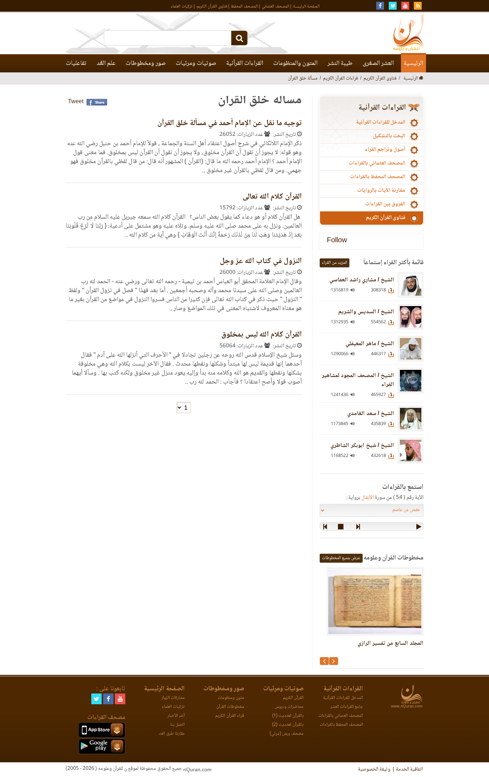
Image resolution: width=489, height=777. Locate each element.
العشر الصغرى (378, 63)
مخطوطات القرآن (230, 707)
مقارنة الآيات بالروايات (381, 190)
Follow (337, 241)
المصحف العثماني (275, 6)
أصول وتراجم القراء (385, 149)
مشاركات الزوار (173, 698)
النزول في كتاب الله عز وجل (261, 261)
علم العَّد (106, 63)
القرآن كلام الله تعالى (272, 197)
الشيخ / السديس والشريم (366, 312)
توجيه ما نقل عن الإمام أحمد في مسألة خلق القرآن (229, 123)
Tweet (75, 102)
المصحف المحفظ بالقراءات (377, 177)
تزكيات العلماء (182, 6)
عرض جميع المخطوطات (341, 558)
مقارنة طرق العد (172, 734)
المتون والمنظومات (295, 63)
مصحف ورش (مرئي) (287, 734)
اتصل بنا (177, 725)
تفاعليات (76, 63)
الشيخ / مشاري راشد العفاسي (361, 280)
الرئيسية (413, 63)
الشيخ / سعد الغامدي (370, 414)
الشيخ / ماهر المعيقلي (369, 344)
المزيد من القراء (334, 263)
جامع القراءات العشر (346, 707)
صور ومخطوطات (146, 63)
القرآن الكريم (293, 698)
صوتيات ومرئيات (196, 63)
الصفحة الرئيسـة (306, 6)
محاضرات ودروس (289, 707)
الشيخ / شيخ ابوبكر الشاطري (362, 446)
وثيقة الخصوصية (374, 769)
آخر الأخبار (176, 716)
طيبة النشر (340, 63)
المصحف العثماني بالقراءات (377, 163)
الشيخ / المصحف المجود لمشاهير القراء (358, 380)
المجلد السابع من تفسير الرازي (390, 643)
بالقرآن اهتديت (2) (288, 725)
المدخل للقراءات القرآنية (380, 122)
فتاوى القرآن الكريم (212, 6)
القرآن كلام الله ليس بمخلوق (261, 335)
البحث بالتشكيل (389, 136)
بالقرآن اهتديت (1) (288, 716)
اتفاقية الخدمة (409, 769)
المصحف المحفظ (244, 6)
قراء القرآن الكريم (229, 716)
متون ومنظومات (231, 698)
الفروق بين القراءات (385, 204)
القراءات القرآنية (244, 63)
